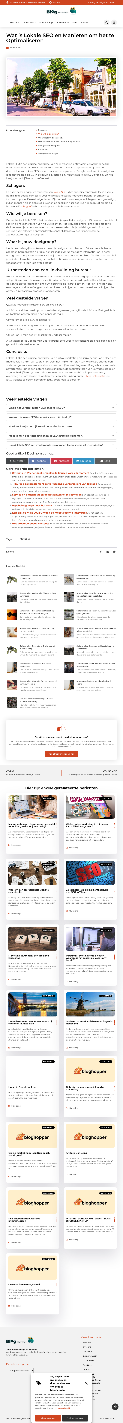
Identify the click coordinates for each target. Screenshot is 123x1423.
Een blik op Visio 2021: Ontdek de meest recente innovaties (49, 512)
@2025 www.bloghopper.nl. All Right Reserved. (27, 1418)
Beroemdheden (90, 1356)
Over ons (87, 1347)
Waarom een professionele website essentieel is (28, 890)
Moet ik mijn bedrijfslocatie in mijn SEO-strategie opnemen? (61, 435)
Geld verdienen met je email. (24, 1284)
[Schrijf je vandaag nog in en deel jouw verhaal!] (61, 727)
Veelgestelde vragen (48, 153)
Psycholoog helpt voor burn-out (32, 505)
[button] (86, 1383)
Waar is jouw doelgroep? (50, 138)
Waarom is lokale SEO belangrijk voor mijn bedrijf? (61, 417)
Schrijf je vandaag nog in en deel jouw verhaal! (61, 737)
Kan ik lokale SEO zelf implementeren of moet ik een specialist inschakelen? (61, 445)
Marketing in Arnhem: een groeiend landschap (28, 956)
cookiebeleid (64, 1408)
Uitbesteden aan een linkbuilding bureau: (59, 141)
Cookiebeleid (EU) (106, 1418)
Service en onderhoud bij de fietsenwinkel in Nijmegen (47, 494)
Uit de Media (29, 22)
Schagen (25, 206)
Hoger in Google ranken (22, 1087)
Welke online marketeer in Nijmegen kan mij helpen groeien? (87, 825)
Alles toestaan (48, 1418)
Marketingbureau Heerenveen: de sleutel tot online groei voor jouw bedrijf (31, 825)
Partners (15, 22)
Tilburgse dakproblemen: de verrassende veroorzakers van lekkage (54, 483)
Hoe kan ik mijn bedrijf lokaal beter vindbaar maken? (61, 426)
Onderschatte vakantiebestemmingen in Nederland (89, 1022)
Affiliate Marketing (76, 1152)
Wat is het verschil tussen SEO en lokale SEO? (61, 407)
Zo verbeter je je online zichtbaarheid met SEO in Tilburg (87, 890)
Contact (84, 22)
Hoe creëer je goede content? (30, 523)
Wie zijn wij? (46, 22)
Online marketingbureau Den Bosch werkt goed (29, 1154)
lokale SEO (60, 192)
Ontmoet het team (66, 22)
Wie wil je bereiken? (48, 134)
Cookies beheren (75, 1418)
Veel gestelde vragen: (49, 145)
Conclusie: (43, 149)
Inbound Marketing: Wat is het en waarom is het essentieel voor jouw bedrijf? (86, 958)
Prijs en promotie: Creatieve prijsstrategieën (24, 1219)
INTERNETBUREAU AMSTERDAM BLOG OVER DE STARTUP (88, 1219)
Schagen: (42, 130)
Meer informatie (95, 376)
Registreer (87, 1365)
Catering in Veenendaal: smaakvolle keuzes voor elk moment (50, 473)
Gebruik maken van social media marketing (85, 1088)
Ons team (87, 1351)
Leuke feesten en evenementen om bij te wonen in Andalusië (30, 1022)
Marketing (15, 47)
